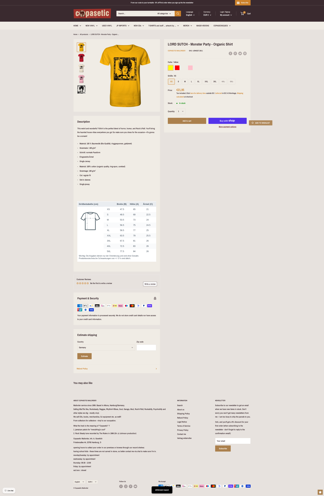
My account (225, 14)
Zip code (140, 341)
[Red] (177, 67)
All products (84, 34)
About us (180, 409)
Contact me (181, 434)
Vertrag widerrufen (184, 438)
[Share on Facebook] (230, 53)
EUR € (90, 482)
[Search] (178, 13)
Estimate (84, 356)
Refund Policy (82, 368)
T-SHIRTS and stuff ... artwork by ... (162, 25)
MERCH (186, 25)
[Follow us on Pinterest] (130, 486)
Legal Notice (182, 421)
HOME (75, 25)
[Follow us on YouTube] (135, 486)
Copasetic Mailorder (176, 50)
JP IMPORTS (121, 25)
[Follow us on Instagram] (126, 486)
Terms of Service (183, 425)
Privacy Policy (182, 430)
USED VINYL (107, 25)
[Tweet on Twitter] (240, 53)
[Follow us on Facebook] (121, 486)
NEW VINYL (90, 25)
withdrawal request (162, 490)
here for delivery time (198, 93)
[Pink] (190, 67)
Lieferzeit (218, 93)
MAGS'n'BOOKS (202, 25)
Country (80, 341)
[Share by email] (245, 53)
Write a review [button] (150, 284)
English (77, 482)
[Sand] (183, 67)
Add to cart (187, 120)
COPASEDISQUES (221, 25)
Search (180, 405)
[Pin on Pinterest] (235, 53)
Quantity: (171, 111)
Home (75, 34)
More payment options (227, 126)
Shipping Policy (183, 413)
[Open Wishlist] (320, 492)
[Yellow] (170, 67)
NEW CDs (137, 25)
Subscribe (244, 2)
